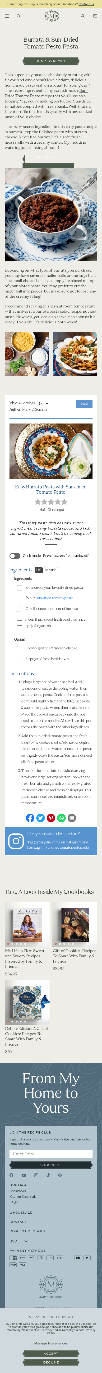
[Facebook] (11, 1175)
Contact (18, 1222)
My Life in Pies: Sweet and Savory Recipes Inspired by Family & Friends (24, 959)
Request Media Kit (27, 1231)
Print (84, 404)
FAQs (13, 1202)
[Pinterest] (60, 1175)
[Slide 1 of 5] (56, 944)
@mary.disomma (47, 842)
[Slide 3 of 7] (17, 1021)
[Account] (83, 16)
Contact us (86, 4)
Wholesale (20, 1212)
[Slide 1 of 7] (8, 1021)
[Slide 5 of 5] (73, 944)
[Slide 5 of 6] (25, 944)
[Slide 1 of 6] (8, 944)
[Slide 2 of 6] (12, 944)
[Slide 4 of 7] (21, 1021)
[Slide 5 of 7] (25, 1021)
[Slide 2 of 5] (60, 944)
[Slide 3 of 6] (17, 944)
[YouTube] (24, 1175)
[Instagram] (36, 1175)
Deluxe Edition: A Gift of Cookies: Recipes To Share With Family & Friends (26, 1037)
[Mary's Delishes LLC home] (52, 16)
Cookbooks (17, 1191)
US (38, 570)
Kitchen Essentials (23, 1197)
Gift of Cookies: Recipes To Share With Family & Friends (74, 956)
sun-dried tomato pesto (54, 598)
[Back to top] (51, 1286)
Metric (50, 570)
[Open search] (18, 16)
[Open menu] (7, 16)
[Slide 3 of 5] (64, 944)
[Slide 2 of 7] (12, 1021)
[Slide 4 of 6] (21, 944)
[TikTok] (48, 1175)
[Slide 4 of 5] (69, 944)
